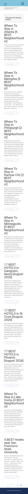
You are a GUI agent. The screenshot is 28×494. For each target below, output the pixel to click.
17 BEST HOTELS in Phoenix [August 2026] (13, 355)
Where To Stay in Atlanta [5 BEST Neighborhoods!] (14, 33)
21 (17, 485)
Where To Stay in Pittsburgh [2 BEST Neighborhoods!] (14, 129)
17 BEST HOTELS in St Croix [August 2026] (13, 315)
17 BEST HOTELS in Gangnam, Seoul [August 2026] (13, 271)
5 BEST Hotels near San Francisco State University (14, 446)
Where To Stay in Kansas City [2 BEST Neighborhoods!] (14, 176)
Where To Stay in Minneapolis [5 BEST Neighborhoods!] (14, 225)
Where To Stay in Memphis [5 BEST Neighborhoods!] (14, 80)
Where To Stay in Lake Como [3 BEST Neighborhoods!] (14, 400)
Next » (21, 485)
